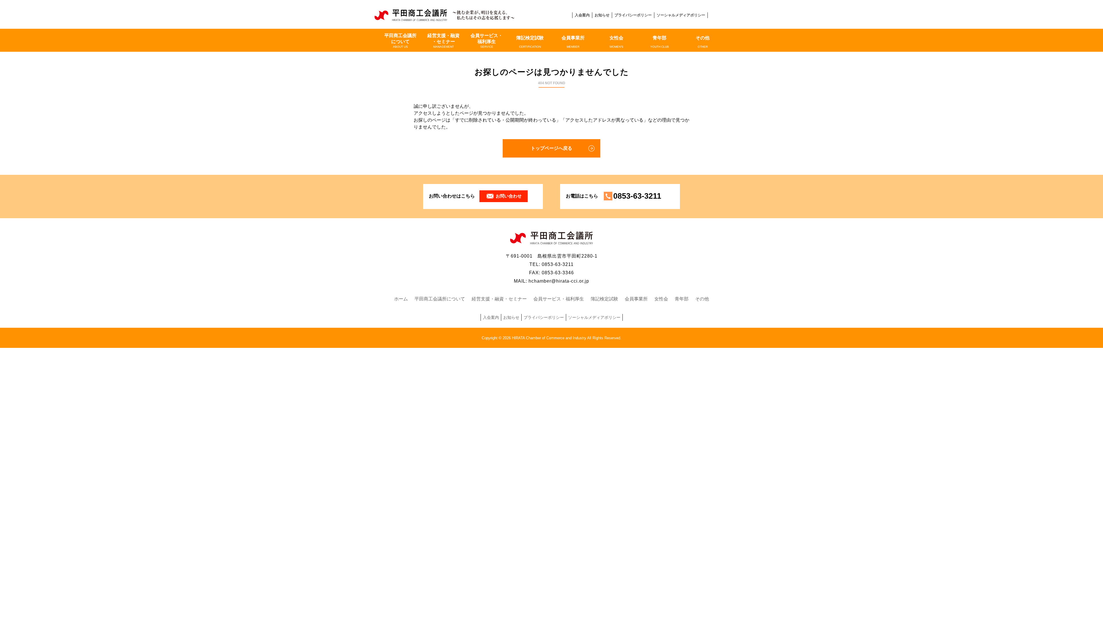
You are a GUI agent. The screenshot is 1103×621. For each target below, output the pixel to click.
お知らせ (602, 15)
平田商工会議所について (400, 40)
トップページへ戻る (551, 148)
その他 (702, 41)
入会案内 (582, 15)
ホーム (401, 298)
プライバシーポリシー (633, 15)
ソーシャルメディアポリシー (681, 15)
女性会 (616, 41)
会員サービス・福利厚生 (486, 40)
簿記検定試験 (530, 41)
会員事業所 (573, 41)
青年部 (659, 41)
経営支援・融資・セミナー (443, 40)
